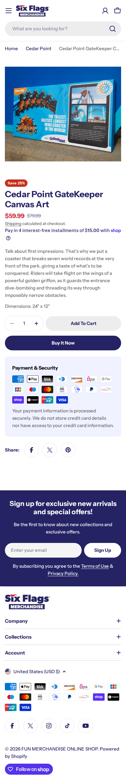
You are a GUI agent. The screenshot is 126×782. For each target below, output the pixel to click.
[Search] (112, 28)
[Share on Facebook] (31, 450)
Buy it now (63, 343)
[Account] (105, 10)
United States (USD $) (36, 671)
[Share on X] (50, 450)
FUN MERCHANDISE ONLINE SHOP (59, 749)
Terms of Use (95, 566)
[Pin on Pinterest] (68, 450)
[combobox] (63, 28)
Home (11, 48)
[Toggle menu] (8, 10)
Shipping (13, 223)
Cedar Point (38, 48)
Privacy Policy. (63, 573)
